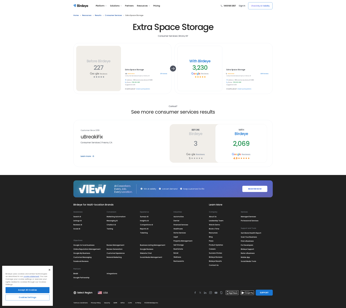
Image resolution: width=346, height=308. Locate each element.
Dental (176, 220)
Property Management (183, 241)
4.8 (126, 74)
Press (211, 241)
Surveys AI (144, 216)
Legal (176, 237)
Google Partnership (81, 277)
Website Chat (146, 253)
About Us (213, 216)
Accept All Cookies (27, 290)
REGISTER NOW (254, 189)
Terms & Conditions (80, 303)
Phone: (129, 82)
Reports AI (144, 229)
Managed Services (248, 216)
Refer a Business (248, 253)
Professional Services (249, 220)
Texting (110, 229)
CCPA (130, 303)
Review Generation (114, 249)
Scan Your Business (249, 237)
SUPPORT (264, 292)
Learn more (89, 156)
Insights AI (144, 220)
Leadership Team (216, 220)
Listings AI (77, 220)
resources (86, 15)
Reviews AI (77, 225)
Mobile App (245, 257)
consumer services (113, 15)
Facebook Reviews (81, 261)
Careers (212, 249)
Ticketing (144, 233)
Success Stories (215, 253)
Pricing (156, 6)
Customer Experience (116, 253)
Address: (129, 80)
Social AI (76, 229)
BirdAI (75, 273)
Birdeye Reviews (215, 257)
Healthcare (178, 229)
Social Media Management (151, 257)
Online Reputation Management (87, 249)
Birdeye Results (215, 261)
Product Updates (216, 245)
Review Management (115, 245)
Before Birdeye (98, 61)
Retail (176, 253)
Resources (142, 6)
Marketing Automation (116, 216)
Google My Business (81, 253)
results (98, 15)
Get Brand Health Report (251, 233)
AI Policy (138, 303)
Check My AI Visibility (260, 5)
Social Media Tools (248, 261)
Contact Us (214, 265)
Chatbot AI (111, 225)
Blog (211, 237)
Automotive (179, 216)
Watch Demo (214, 225)
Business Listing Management (152, 245)
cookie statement (31, 276)
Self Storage (179, 245)
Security (107, 303)
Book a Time (214, 229)
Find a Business (247, 241)
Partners (129, 6)
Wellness (177, 257)
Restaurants (179, 261)
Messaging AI (112, 220)
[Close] (49, 270)
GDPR (115, 303)
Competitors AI (146, 225)
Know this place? (130, 89)
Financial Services (181, 225)
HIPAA (123, 303)
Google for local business (83, 245)
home (76, 15)
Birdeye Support (247, 249)
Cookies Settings (27, 297)
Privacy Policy (96, 303)
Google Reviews (146, 249)
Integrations (112, 273)
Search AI (77, 216)
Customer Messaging (82, 257)
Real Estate (178, 249)
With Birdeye (199, 61)
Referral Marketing (114, 257)
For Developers (247, 245)
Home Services (180, 233)
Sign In (242, 6)
